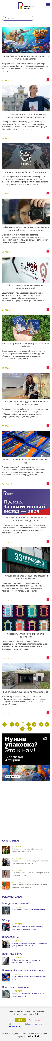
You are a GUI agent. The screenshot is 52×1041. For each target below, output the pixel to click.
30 (22, 728)
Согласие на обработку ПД (26, 1014)
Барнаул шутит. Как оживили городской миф (25, 691)
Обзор (6, 920)
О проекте (11, 1011)
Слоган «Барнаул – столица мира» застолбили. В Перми (25, 345)
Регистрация (34, 1020)
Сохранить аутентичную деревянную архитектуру (25, 635)
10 (41, 724)
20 (47, 724)
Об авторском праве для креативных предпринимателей (25, 287)
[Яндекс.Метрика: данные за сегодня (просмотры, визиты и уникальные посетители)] (15, 1025)
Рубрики (40, 1011)
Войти (20, 1020)
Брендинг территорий (15, 903)
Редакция (21, 1011)
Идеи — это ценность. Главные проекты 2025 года (25, 461)
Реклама (31, 1011)
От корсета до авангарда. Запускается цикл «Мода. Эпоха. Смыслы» (26, 403)
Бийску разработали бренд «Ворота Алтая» (25, 172)
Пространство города (15, 987)
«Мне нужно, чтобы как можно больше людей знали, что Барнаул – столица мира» (26, 229)
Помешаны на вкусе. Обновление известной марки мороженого (26, 577)
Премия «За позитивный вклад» (22, 970)
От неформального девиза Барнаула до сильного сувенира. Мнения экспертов (26, 115)
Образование (10, 937)
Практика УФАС (12, 953)
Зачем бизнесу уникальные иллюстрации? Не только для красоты (26, 57)
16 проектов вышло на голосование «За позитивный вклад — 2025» (26, 519)
